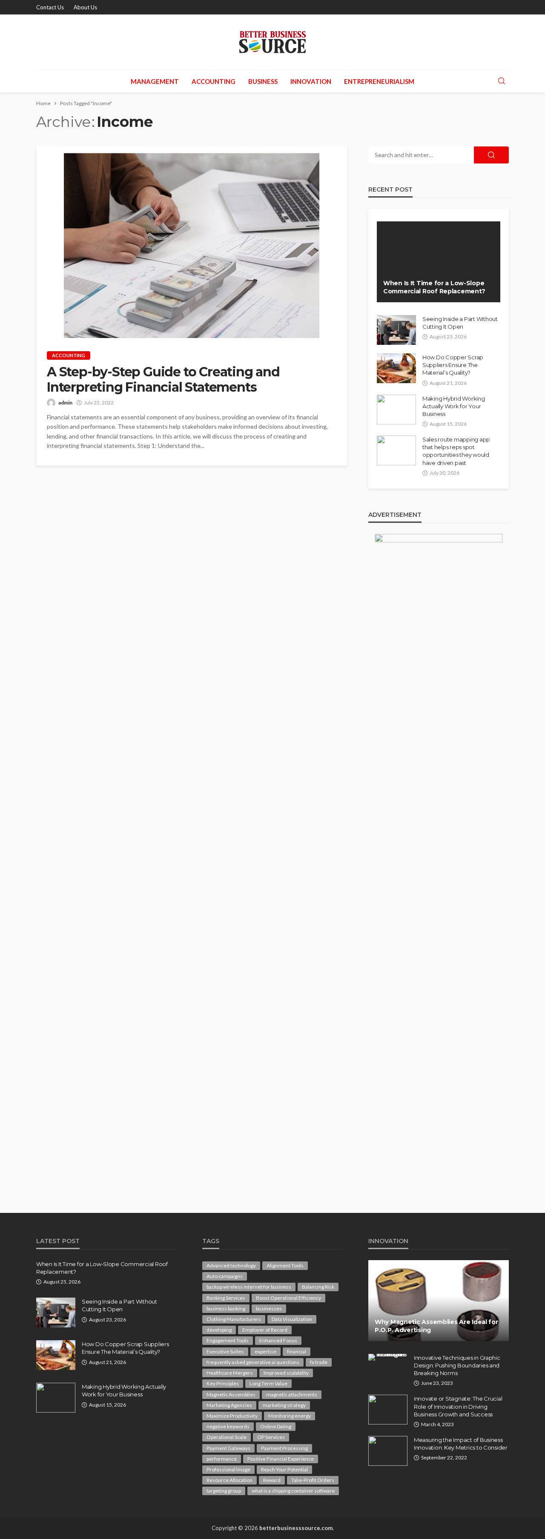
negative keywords (228, 1426)
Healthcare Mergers (230, 1373)
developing (219, 1330)
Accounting (213, 81)
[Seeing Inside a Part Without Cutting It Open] (396, 330)
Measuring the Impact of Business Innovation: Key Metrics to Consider (461, 1443)
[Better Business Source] (272, 42)
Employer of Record (264, 1330)
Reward (272, 1480)
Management (155, 81)
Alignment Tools (285, 1265)
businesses (269, 1308)
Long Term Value (268, 1383)
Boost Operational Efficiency (288, 1298)
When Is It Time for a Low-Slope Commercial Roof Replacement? (434, 287)
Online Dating (275, 1426)
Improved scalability (286, 1373)
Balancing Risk (318, 1287)
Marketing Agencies (229, 1405)
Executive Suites (225, 1351)
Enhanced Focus (278, 1340)
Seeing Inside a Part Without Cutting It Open (460, 322)
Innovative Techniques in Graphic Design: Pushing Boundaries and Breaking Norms (457, 1365)
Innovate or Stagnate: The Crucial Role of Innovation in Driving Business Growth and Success (458, 1406)
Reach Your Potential (284, 1469)
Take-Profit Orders (312, 1480)
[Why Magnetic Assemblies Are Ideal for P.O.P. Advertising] (438, 1300)
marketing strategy (284, 1405)
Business (263, 81)
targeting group (224, 1490)
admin (65, 402)
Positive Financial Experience (280, 1459)
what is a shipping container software (293, 1490)
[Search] (501, 81)
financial (296, 1351)
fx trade (318, 1362)
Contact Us (50, 7)
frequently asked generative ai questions (253, 1362)
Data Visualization (292, 1319)
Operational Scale (227, 1437)
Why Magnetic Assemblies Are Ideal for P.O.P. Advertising (436, 1326)
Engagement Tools (228, 1340)
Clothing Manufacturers (234, 1319)
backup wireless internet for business (249, 1287)
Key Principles (223, 1383)
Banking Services (226, 1298)
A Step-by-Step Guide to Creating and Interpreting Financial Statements (163, 379)
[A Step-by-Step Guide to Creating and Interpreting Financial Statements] (191, 242)
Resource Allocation (229, 1480)
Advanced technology (231, 1265)
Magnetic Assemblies (231, 1394)
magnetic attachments (291, 1394)
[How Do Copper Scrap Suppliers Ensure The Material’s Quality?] (396, 368)
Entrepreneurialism (379, 81)
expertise (265, 1351)
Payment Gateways (228, 1448)
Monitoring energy (289, 1416)
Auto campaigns (225, 1276)
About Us (85, 7)
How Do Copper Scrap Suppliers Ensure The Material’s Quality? (452, 365)
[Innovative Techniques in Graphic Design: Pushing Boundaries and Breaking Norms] (387, 1357)
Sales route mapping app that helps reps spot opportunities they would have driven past (456, 451)
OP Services (271, 1437)
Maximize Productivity (232, 1416)
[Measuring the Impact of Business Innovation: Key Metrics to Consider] (387, 1451)
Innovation (310, 81)
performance (222, 1459)
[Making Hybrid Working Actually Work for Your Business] (396, 409)
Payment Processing (284, 1448)
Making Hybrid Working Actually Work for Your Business (453, 406)
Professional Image (228, 1469)
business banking (226, 1308)
